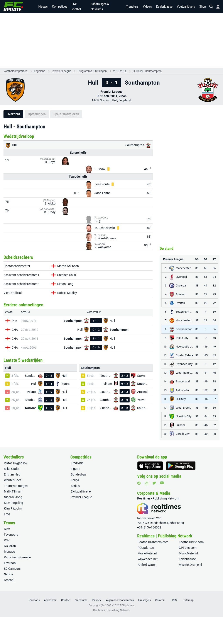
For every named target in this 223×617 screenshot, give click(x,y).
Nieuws (43, 7)
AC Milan (10, 546)
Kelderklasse (164, 7)
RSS (174, 600)
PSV (7, 540)
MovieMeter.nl (147, 553)
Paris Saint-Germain (17, 557)
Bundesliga (78, 474)
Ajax (7, 529)
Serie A (75, 485)
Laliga (75, 480)
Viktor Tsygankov (15, 463)
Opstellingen (37, 114)
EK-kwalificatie (81, 491)
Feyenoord (11, 534)
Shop (202, 7)
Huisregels (144, 600)
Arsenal (9, 580)
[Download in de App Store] (150, 465)
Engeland (39, 71)
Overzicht (13, 114)
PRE (14, 320)
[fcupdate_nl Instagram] (146, 483)
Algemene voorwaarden (120, 600)
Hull (14, 145)
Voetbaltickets (186, 7)
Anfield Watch (147, 564)
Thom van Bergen (16, 485)
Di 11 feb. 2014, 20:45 (112, 96)
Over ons (34, 600)
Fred (7, 514)
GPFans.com (187, 547)
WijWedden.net (148, 559)
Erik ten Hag (12, 474)
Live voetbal (76, 6)
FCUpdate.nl (146, 547)
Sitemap (189, 600)
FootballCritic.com (191, 542)
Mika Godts (11, 468)
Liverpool (10, 563)
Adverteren (50, 600)
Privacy (96, 600)
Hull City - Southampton (147, 71)
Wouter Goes (12, 480)
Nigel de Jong (13, 497)
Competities (59, 7)
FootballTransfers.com (153, 542)
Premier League (61, 71)
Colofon (160, 600)
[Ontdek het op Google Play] (181, 465)
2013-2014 (119, 71)
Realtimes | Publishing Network (111, 610)
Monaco (9, 551)
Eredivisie (77, 463)
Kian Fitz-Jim (13, 508)
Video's (147, 7)
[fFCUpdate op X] (154, 483)
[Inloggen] (216, 7)
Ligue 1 (76, 468)
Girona (8, 574)
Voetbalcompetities (15, 71)
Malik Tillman (13, 491)
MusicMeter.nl (188, 553)
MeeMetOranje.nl (190, 564)
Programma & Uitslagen (92, 71)
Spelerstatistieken (66, 114)
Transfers (132, 7)
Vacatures (81, 600)
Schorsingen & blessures (100, 6)
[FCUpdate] (13, 6)
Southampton (135, 145)
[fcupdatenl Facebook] (138, 483)
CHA (15, 329)
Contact (66, 600)
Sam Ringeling (13, 503)
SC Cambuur (12, 568)
